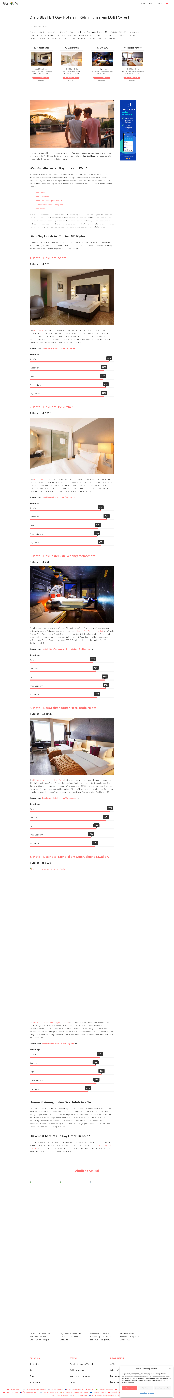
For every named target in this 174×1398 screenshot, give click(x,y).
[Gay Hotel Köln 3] (71, 59)
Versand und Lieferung (80, 1376)
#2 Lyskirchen (72, 47)
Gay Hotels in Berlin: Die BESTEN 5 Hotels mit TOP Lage (71, 1336)
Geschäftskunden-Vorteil (81, 1364)
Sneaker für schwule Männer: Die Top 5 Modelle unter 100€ (131, 1336)
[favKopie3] (10, 4)
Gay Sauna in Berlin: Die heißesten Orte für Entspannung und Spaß (40, 1336)
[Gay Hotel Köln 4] (102, 59)
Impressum (151, 1393)
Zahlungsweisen (77, 1370)
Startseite (34, 1364)
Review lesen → (41, 80)
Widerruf (114, 1370)
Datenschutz (143, 1393)
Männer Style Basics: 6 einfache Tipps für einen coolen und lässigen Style (100, 1336)
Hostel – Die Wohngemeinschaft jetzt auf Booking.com (66, 649)
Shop (32, 1370)
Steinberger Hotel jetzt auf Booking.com (60, 798)
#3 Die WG (102, 47)
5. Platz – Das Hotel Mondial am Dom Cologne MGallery (69, 856)
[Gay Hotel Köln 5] (132, 59)
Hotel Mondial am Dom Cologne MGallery (51, 1022)
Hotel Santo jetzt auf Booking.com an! (59, 348)
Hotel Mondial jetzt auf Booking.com (58, 1043)
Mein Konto (35, 1382)
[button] (170, 1369)
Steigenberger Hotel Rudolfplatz (49, 205)
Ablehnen (145, 1388)
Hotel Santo (40, 193)
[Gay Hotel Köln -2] (41, 59)
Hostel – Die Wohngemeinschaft (48, 201)
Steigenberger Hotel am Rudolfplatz (48, 780)
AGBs (112, 1364)
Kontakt (73, 1382)
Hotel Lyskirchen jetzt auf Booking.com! (59, 497)
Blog (32, 1376)
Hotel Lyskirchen (42, 197)
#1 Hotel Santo (41, 47)
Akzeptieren (129, 1388)
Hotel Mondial (41, 209)
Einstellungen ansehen (162, 1388)
